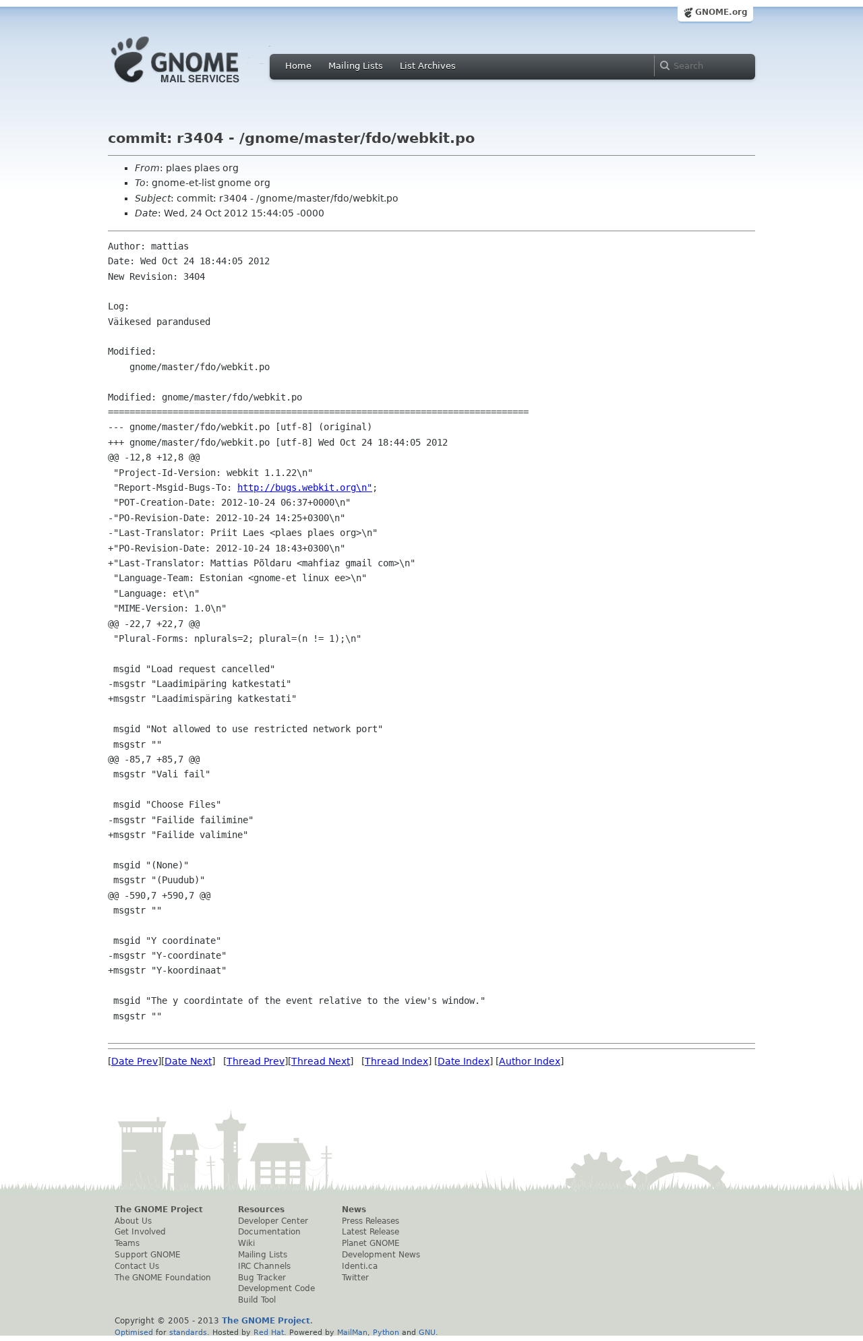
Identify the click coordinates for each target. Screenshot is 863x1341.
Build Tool (257, 1300)
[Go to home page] (195, 86)
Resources (261, 1209)
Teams (127, 1243)
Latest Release (370, 1231)
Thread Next (320, 1061)
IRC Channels (264, 1266)
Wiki (246, 1243)
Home (298, 66)
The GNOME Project (159, 1209)
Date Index (463, 1061)
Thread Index (396, 1061)
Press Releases (370, 1221)
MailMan (352, 1332)
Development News (381, 1254)
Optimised (134, 1332)
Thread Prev (256, 1061)
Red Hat (269, 1332)
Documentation (269, 1231)
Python (386, 1332)
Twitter (355, 1277)
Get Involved (140, 1231)
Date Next (188, 1061)
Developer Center (273, 1221)
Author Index (529, 1061)
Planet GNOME (371, 1243)
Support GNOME (148, 1254)
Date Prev (134, 1061)
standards (188, 1332)
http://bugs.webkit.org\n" (304, 487)
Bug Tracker (262, 1277)
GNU (427, 1332)
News (354, 1209)
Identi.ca (360, 1266)
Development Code (276, 1288)
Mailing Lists (355, 66)
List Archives (428, 66)
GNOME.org (721, 12)
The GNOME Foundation (163, 1277)
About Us (133, 1221)
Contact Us (137, 1266)
